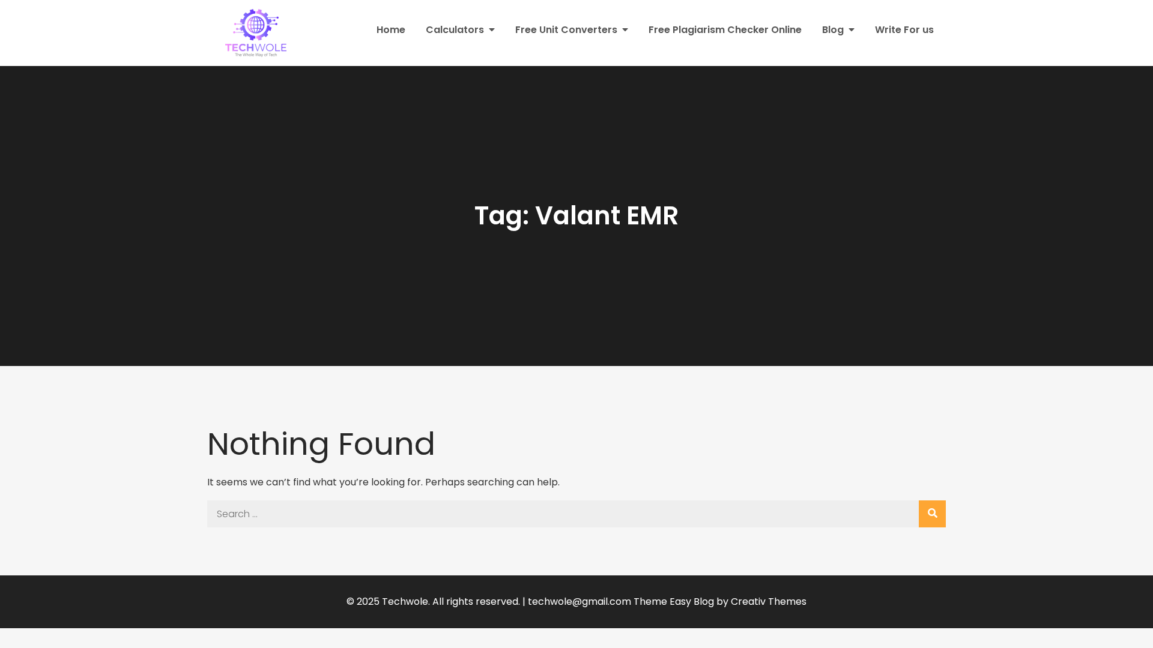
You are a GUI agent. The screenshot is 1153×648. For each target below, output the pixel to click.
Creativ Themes (768, 601)
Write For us (904, 30)
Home (391, 30)
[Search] (932, 513)
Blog (833, 30)
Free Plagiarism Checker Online (725, 30)
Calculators (455, 30)
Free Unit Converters (566, 30)
